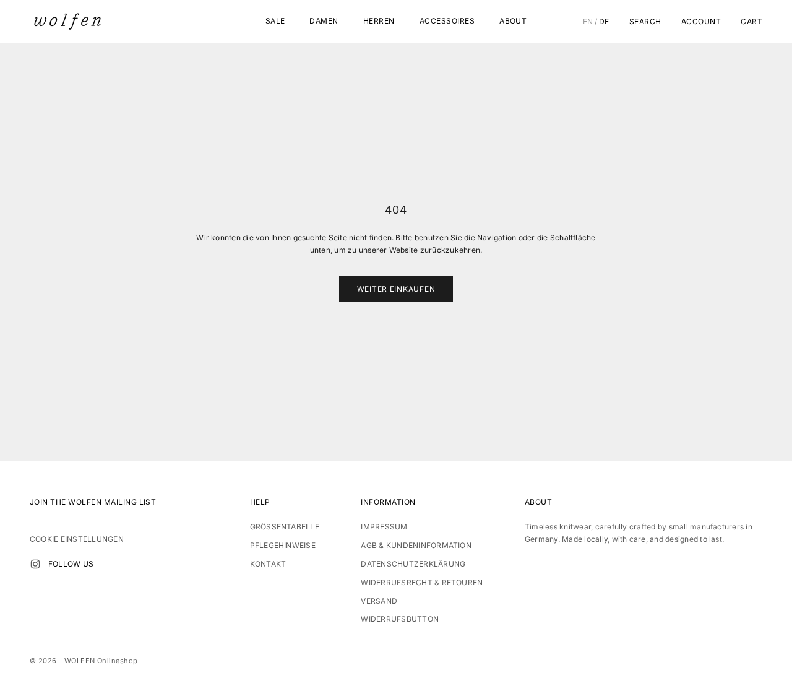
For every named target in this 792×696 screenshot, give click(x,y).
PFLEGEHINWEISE (283, 545)
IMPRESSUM (384, 526)
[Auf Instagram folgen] (35, 564)
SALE (275, 20)
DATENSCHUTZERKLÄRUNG (413, 563)
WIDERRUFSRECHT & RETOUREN (422, 582)
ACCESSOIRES (447, 20)
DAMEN (323, 20)
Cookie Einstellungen (77, 539)
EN (588, 21)
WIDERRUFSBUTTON (400, 619)
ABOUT (513, 20)
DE (604, 21)
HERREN (379, 20)
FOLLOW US (70, 563)
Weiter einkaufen (396, 289)
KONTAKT (268, 563)
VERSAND (379, 601)
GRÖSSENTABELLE (284, 526)
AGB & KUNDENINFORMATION (416, 545)
